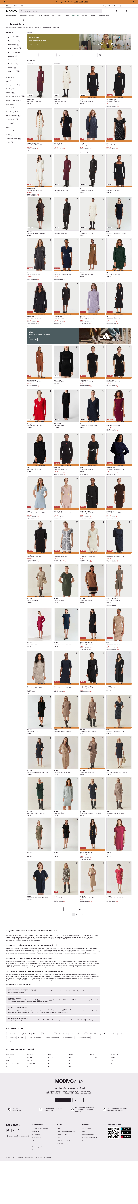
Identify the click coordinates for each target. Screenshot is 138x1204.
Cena (54, 55)
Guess (71, 1060)
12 (85, 914)
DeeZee (50, 1067)
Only (49, 1060)
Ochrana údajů (47, 1157)
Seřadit (30, 55)
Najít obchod (122, 5)
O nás (58, 1128)
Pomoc (130, 5)
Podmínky (20, 1157)
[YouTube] (13, 1130)
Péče (83, 1131)
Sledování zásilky (36, 1137)
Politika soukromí (38, 1157)
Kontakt (34, 1150)
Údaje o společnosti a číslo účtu (66, 1131)
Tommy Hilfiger (94, 1057)
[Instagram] (8, 1130)
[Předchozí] (4, 2)
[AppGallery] (126, 1136)
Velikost (42, 55)
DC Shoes (72, 1067)
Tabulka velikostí (86, 1128)
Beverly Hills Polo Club (12, 1063)
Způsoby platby (36, 1140)
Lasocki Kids (114, 1054)
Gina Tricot (30, 1060)
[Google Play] (126, 1129)
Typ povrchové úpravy (78, 55)
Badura (50, 1063)
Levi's (70, 1063)
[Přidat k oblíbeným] (50, 67)
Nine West (30, 1057)
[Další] (133, 2)
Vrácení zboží (35, 1131)
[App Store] (126, 1132)
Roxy (49, 1054)
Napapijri (50, 1057)
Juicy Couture (94, 1060)
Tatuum (92, 1063)
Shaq (112, 1063)
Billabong (72, 1057)
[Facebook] (18, 1130)
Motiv (67, 55)
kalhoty (50, 1000)
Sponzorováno (30, 63)
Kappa (92, 1054)
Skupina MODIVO (62, 1134)
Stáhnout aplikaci (112, 5)
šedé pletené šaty (41, 950)
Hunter (8, 1067)
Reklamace (35, 1143)
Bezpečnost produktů (88, 1134)
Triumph (113, 1060)
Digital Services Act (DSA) (89, 1137)
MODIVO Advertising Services (65, 1140)
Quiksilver (30, 1054)
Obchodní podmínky (62, 1143)
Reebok (71, 1054)
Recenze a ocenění (87, 1140)
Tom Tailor (9, 1057)
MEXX (8, 1060)
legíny (38, 1000)
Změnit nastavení (28, 1157)
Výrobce (60, 55)
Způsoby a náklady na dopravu (40, 1128)
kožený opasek (17, 1012)
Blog (104, 5)
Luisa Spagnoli (10, 1054)
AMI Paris (114, 1057)
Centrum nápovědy (37, 1147)
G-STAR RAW (31, 1063)
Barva (48, 55)
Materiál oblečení (92, 55)
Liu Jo (29, 1067)
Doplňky (65, 1009)
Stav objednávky (36, 1134)
